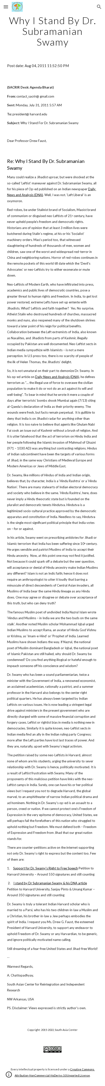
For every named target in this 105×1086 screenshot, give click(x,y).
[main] (52, 31)
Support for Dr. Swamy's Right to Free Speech (45, 868)
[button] (6, 6)
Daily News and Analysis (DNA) (57, 377)
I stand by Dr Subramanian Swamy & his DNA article (50, 883)
